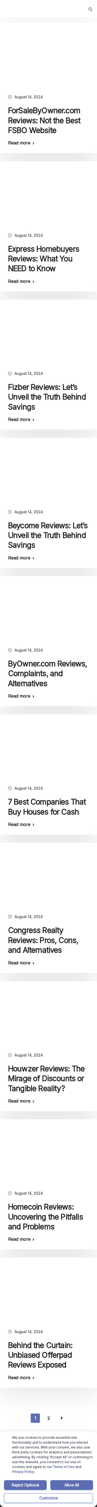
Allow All (71, 1485)
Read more (19, 143)
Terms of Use (64, 1467)
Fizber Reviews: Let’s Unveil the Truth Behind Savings (47, 397)
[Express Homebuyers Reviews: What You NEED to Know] (48, 194)
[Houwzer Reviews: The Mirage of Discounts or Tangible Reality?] (48, 1014)
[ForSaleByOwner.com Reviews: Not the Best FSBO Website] (48, 56)
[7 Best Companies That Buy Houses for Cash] (48, 748)
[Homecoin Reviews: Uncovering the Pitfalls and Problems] (48, 1153)
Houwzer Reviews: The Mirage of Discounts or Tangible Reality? (46, 1078)
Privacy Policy (23, 1472)
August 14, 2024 (29, 97)
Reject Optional (25, 1485)
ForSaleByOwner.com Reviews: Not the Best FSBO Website (44, 120)
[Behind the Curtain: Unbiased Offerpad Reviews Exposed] (48, 1291)
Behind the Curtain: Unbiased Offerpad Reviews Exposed (40, 1355)
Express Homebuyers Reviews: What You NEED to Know (43, 258)
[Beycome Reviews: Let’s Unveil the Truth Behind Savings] (48, 471)
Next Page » (61, 1418)
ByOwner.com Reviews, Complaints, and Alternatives (47, 673)
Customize (48, 1498)
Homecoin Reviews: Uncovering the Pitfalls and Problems (45, 1216)
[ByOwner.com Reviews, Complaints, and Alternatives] (48, 609)
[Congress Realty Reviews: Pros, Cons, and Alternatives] (48, 876)
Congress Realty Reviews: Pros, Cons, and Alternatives (43, 940)
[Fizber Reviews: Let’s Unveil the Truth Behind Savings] (48, 333)
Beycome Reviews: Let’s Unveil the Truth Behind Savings (48, 535)
